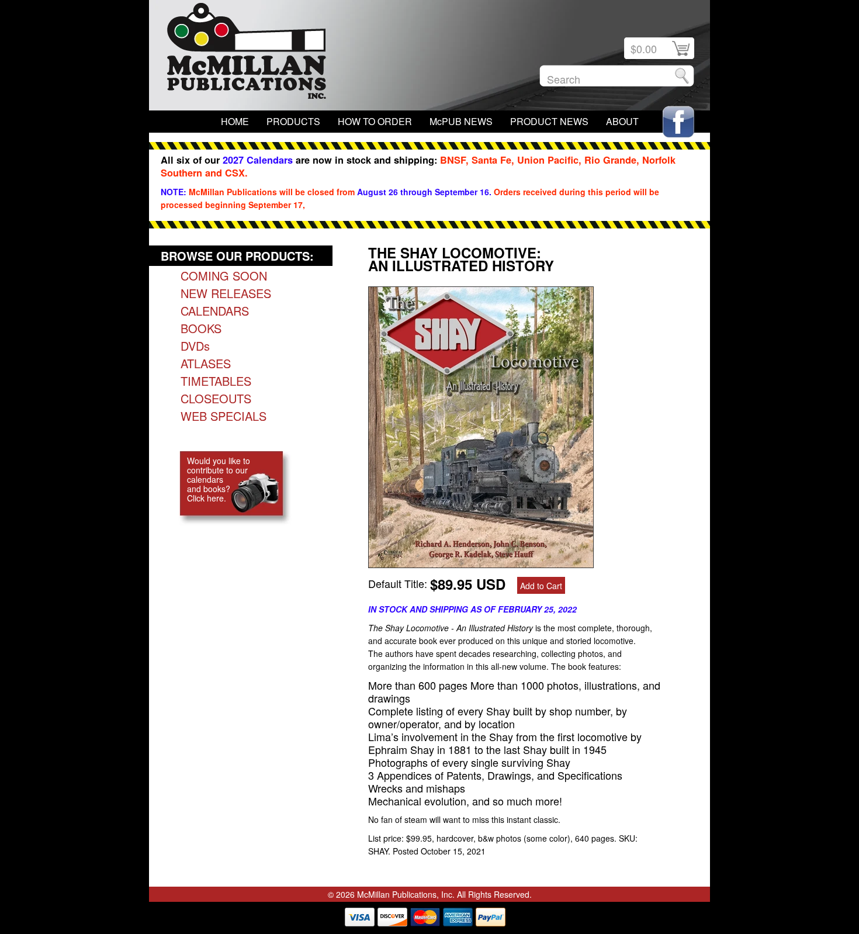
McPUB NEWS (461, 121)
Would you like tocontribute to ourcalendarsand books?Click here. (218, 479)
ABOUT (622, 121)
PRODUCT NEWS (549, 121)
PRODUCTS (293, 121)
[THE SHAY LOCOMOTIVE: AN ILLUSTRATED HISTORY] (481, 563)
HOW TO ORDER (375, 121)
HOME (235, 121)
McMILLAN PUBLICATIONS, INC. (246, 54)
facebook (678, 122)
